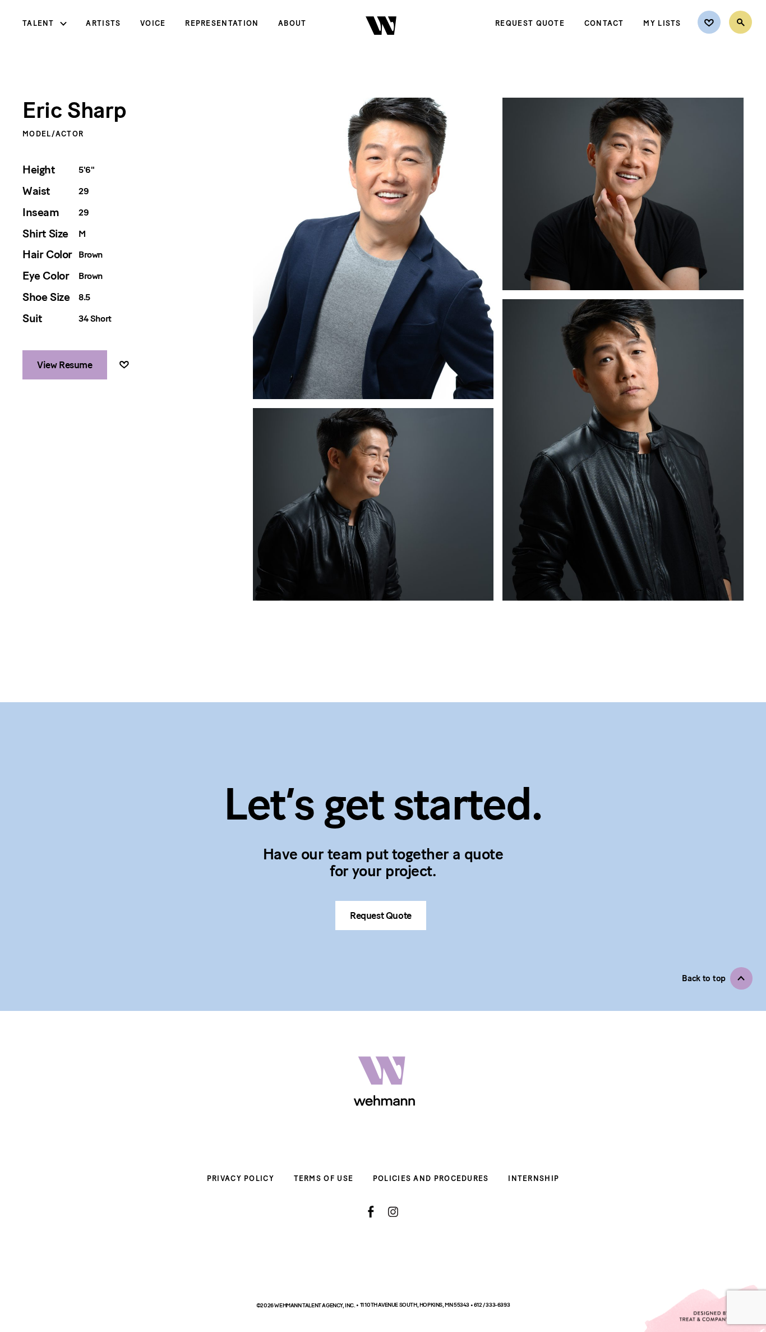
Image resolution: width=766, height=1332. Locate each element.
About (292, 23)
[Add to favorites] (124, 365)
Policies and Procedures (431, 1178)
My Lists (662, 23)
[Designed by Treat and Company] (704, 1308)
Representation (222, 23)
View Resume (65, 364)
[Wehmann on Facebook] (371, 1212)
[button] (717, 978)
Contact (604, 23)
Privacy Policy (240, 1178)
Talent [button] (38, 23)
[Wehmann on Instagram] (392, 1211)
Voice (153, 23)
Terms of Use (324, 1178)
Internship (533, 1178)
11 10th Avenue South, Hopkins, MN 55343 (415, 1304)
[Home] (382, 44)
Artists (103, 23)
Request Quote (530, 23)
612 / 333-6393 (492, 1304)
